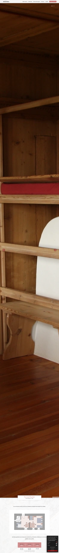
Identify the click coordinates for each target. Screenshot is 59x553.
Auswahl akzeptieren (52, 547)
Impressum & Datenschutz (52, 540)
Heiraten (42, 1)
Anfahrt (46, 1)
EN (51, 6)
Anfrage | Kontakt (53, 1)
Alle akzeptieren (52, 550)
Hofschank (30, 1)
